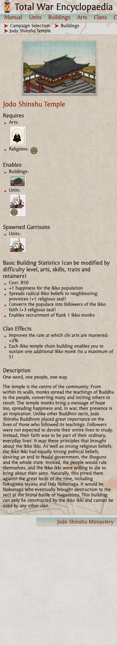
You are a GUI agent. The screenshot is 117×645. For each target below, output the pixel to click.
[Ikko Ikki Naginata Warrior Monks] (18, 205)
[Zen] (18, 136)
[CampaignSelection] (30, 26)
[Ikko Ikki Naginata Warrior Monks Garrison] (18, 244)
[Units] (35, 17)
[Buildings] (59, 17)
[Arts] (82, 17)
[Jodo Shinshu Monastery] (18, 181)
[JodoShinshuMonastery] (76, 522)
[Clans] (100, 17)
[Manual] (13, 17)
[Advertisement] (58, 585)
